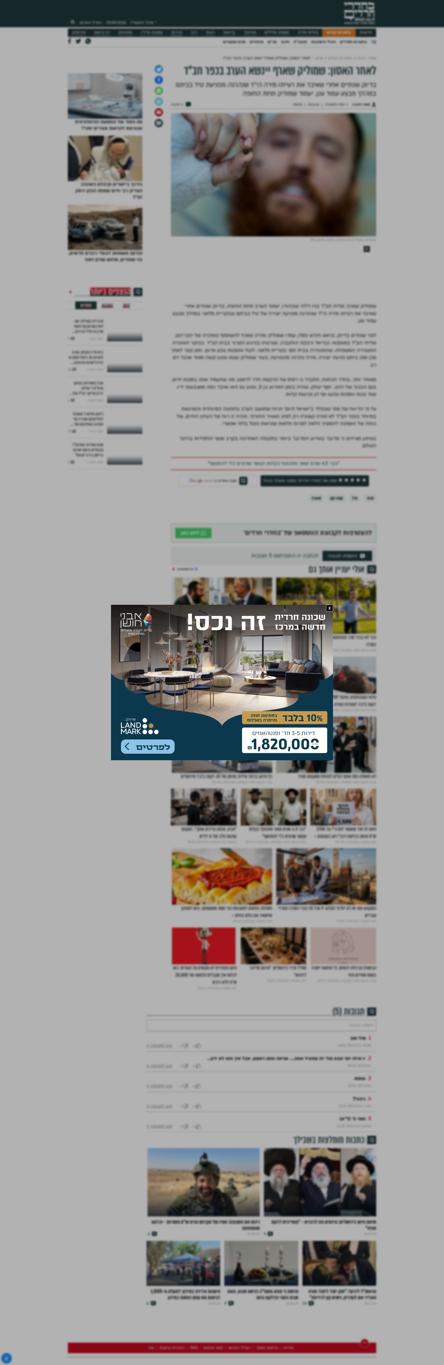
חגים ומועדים (234, 42)
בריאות (229, 32)
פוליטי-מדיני (308, 32)
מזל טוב (358, 1108)
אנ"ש (272, 42)
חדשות (366, 32)
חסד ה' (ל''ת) (353, 1188)
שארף (316, 552)
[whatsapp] (159, 145)
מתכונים (125, 32)
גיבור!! (359, 1168)
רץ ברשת (102, 32)
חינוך (285, 42)
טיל (354, 552)
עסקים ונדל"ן (152, 32)
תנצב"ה (300, 42)
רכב (194, 32)
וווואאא (359, 1148)
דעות (210, 32)
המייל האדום (91, 22)
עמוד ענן (336, 552)
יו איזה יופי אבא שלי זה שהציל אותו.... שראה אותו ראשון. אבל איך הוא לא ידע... (286, 1128)
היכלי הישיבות (323, 42)
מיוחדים (256, 42)
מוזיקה (250, 32)
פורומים (79, 32)
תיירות (176, 32)
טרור (370, 552)
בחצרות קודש (339, 32)
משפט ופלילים (276, 32)
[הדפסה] (159, 155)
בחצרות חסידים (353, 42)
